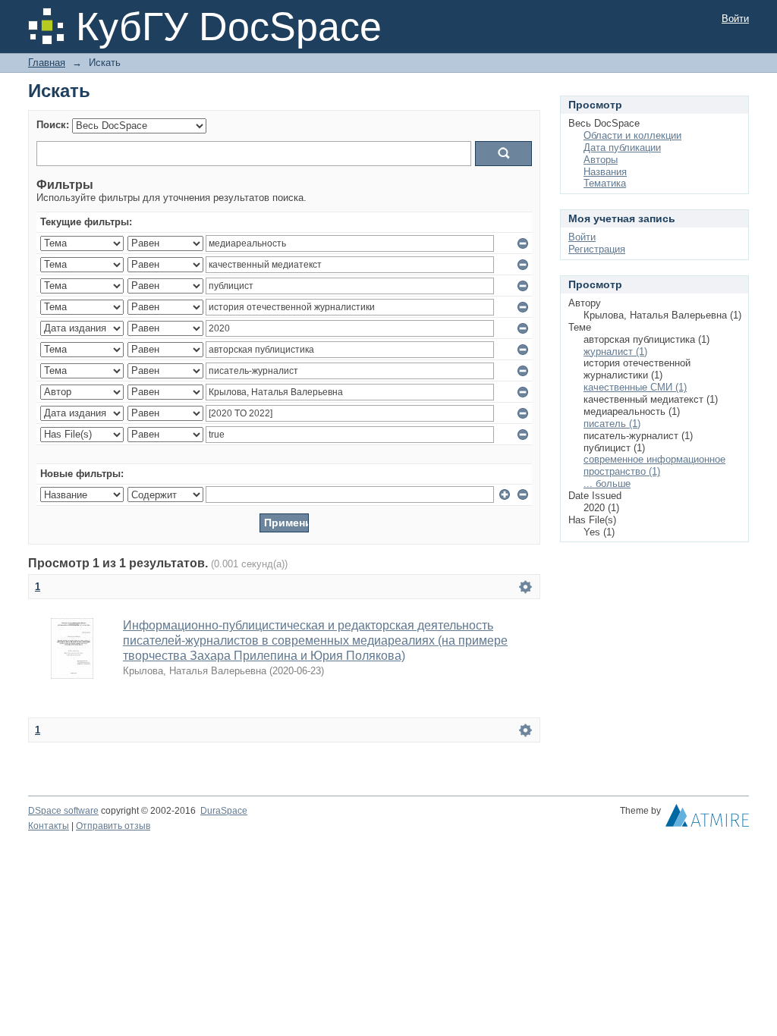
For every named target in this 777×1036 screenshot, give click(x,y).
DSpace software (63, 810)
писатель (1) (612, 423)
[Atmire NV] (707, 819)
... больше (607, 483)
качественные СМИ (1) (635, 387)
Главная (46, 62)
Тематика (605, 183)
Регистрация (596, 249)
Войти (735, 18)
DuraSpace (223, 810)
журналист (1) (615, 351)
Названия (605, 171)
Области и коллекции (632, 135)
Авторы (601, 159)
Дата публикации (622, 147)
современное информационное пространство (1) (654, 465)
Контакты (48, 826)
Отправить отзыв (113, 826)
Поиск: (52, 124)
